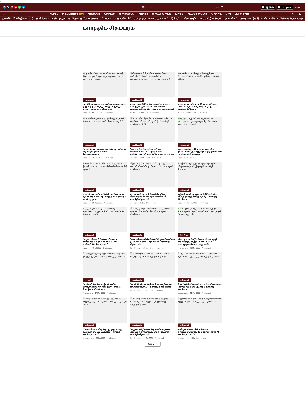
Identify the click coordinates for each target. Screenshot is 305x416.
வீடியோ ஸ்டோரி (197, 14)
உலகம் (179, 14)
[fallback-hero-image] (105, 84)
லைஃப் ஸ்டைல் (161, 14)
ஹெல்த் (216, 14)
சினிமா (143, 14)
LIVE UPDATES (242, 14)
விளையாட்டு (126, 14)
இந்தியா (109, 14)
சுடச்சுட (53, 14)
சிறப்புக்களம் (70, 14)
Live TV (219, 7)
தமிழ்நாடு (93, 14)
